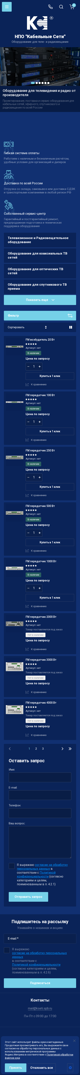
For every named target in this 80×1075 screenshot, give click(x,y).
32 (70, 749)
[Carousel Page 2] (37, 83)
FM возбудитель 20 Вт (40, 339)
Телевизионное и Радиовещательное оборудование (38, 240)
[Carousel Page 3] (40, 83)
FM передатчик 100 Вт (40, 395)
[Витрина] (71, 327)
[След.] (62, 749)
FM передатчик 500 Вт (40, 506)
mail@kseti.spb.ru (40, 1008)
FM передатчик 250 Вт (40, 450)
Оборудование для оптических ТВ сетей (35, 271)
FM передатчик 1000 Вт (41, 561)
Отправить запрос (28, 897)
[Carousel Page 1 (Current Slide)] (33, 83)
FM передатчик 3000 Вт (41, 659)
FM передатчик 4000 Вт (41, 702)
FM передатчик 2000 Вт (41, 616)
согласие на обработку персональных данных (42, 867)
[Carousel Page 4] (42, 83)
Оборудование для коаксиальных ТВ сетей (37, 255)
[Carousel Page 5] (45, 83)
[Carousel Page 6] (48, 83)
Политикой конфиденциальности (36, 874)
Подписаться (40, 983)
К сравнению (39, 384)
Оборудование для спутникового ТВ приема (37, 287)
